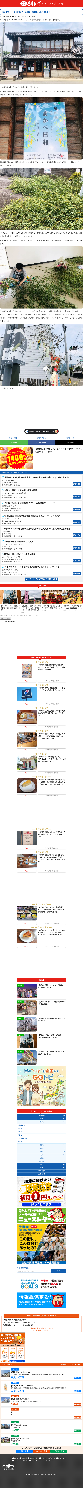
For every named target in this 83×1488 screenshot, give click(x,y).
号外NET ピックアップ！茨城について (43, 1460)
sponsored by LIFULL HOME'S (70, 1364)
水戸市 (20, 1128)
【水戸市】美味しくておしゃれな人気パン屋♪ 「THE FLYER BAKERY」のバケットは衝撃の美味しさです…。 (52, 736)
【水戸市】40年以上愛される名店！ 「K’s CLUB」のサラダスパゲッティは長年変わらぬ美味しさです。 (52, 759)
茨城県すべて (22, 1125)
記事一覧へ (41, 438)
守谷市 (20, 1141)
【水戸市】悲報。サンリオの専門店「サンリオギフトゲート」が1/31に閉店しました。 (51, 834)
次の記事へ (68, 438)
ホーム (16, 1458)
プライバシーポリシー (21, 1460)
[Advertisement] (41, 640)
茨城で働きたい (7, 472)
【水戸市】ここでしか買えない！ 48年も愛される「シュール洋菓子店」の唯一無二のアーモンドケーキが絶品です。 (51, 932)
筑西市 (20, 1132)
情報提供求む (34, 1458)
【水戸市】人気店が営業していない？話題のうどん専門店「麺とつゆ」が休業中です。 (51, 713)
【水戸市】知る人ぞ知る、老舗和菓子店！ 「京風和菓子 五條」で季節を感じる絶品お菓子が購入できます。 (51, 909)
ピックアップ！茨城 (52, 3)
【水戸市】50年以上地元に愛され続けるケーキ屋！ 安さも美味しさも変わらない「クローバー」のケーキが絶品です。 (51, 782)
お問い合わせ (62, 1458)
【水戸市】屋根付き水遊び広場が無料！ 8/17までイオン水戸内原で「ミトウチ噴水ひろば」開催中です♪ (52, 667)
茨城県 (33, 16)
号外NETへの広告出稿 (48, 1458)
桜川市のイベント (5, 618)
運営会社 (24, 1458)
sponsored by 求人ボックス (21, 472)
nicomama (11, 621)
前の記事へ (15, 438)
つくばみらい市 (22, 1138)
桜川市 (4, 621)
